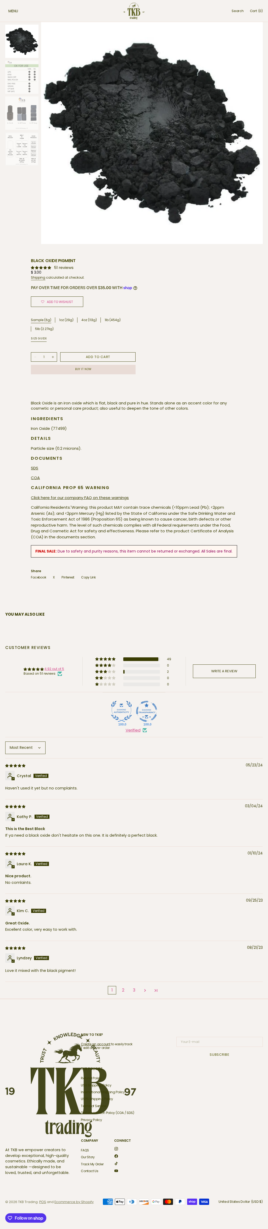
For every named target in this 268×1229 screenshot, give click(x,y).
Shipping (38, 277)
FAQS (85, 1150)
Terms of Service (93, 1106)
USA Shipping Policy (96, 1085)
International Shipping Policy (103, 1092)
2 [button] (123, 990)
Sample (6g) (41, 320)
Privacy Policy (91, 1120)
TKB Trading (28, 1202)
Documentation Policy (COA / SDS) (107, 1113)
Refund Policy (91, 1078)
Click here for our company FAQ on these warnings (80, 497)
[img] (15, 765)
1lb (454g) (113, 320)
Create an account (95, 1044)
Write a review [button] (224, 671)
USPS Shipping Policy (97, 1099)
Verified (133, 730)
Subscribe (220, 1054)
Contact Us (89, 1171)
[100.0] (121, 711)
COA (35, 477)
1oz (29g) (66, 320)
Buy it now (83, 369)
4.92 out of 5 (54, 669)
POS (42, 1202)
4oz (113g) (89, 320)
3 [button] (134, 990)
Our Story (88, 1157)
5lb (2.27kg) (44, 329)
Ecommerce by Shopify (74, 1202)
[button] (8, 11)
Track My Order (92, 1164)
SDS (34, 468)
